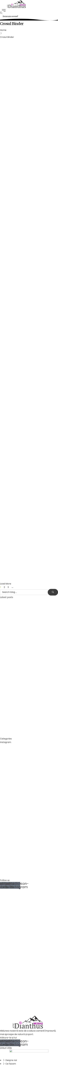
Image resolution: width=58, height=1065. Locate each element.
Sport (19, 78)
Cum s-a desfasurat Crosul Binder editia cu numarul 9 (26, 54)
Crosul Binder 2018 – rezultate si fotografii (25, 239)
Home (3, 30)
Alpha (7, 45)
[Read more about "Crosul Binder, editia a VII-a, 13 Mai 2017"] (29, 439)
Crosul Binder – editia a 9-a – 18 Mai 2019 (28, 90)
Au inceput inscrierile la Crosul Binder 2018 (24, 306)
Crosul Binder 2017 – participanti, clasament (26, 378)
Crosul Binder (8, 41)
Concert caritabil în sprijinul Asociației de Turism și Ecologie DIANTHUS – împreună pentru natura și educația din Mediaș (27, 704)
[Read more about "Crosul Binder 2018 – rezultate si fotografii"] (29, 206)
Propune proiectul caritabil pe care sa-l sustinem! (27, 162)
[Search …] (1, 13)
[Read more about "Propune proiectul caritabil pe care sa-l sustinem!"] (29, 132)
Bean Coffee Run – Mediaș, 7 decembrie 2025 (25, 644)
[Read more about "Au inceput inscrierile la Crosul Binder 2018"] (29, 277)
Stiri (24, 78)
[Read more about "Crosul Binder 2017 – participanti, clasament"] (29, 348)
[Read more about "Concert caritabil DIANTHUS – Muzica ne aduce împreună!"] (10, 716)
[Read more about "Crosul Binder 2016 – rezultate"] (29, 534)
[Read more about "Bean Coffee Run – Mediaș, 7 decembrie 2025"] (10, 631)
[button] (10, 16)
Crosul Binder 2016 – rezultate (24, 562)
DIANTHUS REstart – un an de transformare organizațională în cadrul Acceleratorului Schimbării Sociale (28, 671)
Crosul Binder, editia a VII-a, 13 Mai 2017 (27, 493)
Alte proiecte (8, 149)
